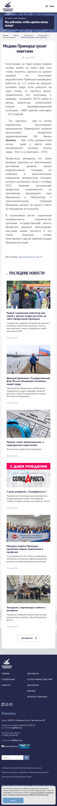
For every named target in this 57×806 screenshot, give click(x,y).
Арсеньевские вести (30, 257)
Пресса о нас (28, 35)
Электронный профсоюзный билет (17, 777)
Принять (13, 800)
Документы (33, 673)
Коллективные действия (39, 679)
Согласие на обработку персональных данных (22, 768)
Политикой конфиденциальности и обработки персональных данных (29, 795)
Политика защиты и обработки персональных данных (25, 772)
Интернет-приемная (37, 697)
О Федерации (8, 679)
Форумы (31, 691)
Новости (16, 35)
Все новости (27, 638)
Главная (5, 35)
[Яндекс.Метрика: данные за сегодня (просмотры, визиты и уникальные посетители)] (10, 746)
